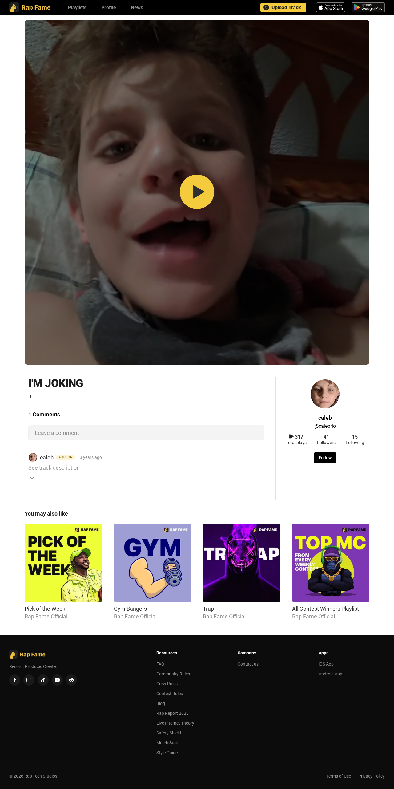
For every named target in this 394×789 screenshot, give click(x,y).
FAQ (160, 664)
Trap (208, 608)
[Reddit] (71, 680)
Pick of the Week (45, 608)
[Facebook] (14, 680)
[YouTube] (57, 680)
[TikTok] (43, 680)
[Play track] (197, 192)
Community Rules (173, 673)
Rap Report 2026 (172, 713)
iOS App (326, 664)
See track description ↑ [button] (56, 467)
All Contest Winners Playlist (325, 608)
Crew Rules (167, 683)
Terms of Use (338, 776)
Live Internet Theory (175, 723)
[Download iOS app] (331, 7)
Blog (160, 703)
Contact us (248, 664)
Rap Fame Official (46, 616)
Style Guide (167, 752)
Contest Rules (169, 693)
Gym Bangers (130, 608)
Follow (325, 457)
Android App (330, 673)
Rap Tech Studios (40, 776)
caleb (47, 457)
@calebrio (325, 426)
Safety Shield (168, 732)
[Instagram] (28, 680)
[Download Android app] (368, 7)
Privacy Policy (371, 776)
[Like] (32, 477)
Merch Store (167, 742)
